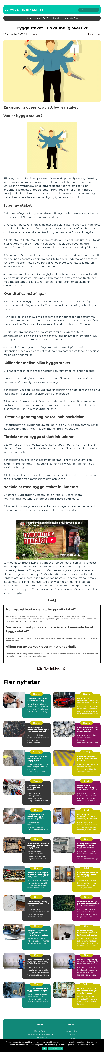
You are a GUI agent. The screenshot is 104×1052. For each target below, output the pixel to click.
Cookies (57, 18)
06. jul (86, 897)
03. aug (36, 752)
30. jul (86, 839)
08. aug (36, 723)
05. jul (36, 926)
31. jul (86, 781)
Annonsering (33, 18)
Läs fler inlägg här (52, 668)
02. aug (86, 752)
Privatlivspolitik (56, 1048)
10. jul (36, 897)
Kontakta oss (71, 18)
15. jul (36, 868)
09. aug (36, 694)
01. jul (36, 955)
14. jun (86, 984)
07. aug (86, 723)
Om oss (46, 18)
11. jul (86, 868)
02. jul (86, 926)
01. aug (36, 781)
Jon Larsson (32, 34)
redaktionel (94, 34)
